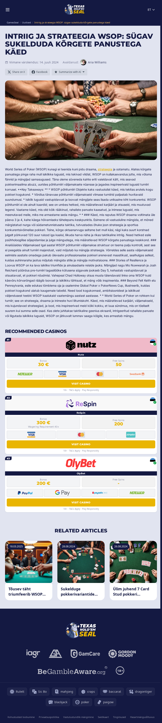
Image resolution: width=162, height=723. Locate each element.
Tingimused (119, 717)
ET (149, 10)
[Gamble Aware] (72, 670)
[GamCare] (85, 653)
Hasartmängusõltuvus (142, 717)
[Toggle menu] (7, 9)
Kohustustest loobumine (21, 717)
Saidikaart (103, 717)
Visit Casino (81, 383)
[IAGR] (33, 653)
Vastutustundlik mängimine (78, 717)
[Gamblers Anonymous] (55, 653)
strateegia (105, 169)
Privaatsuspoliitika (49, 717)
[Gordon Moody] (122, 653)
